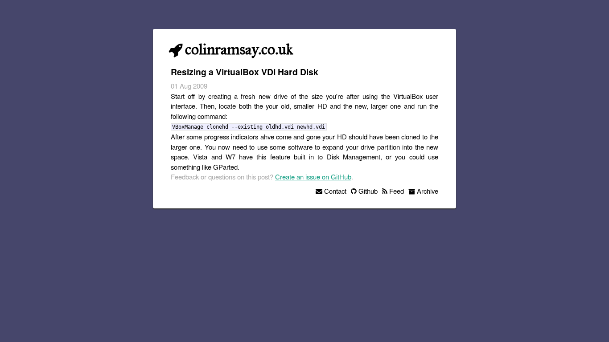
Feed (395, 190)
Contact (334, 190)
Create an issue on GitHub (313, 176)
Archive (426, 190)
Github (367, 190)
